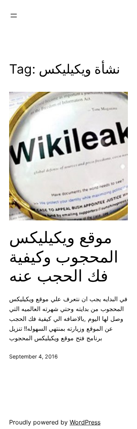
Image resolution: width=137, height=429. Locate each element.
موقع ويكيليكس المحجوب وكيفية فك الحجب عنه (63, 256)
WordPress (85, 422)
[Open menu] (13, 15)
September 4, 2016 (33, 356)
